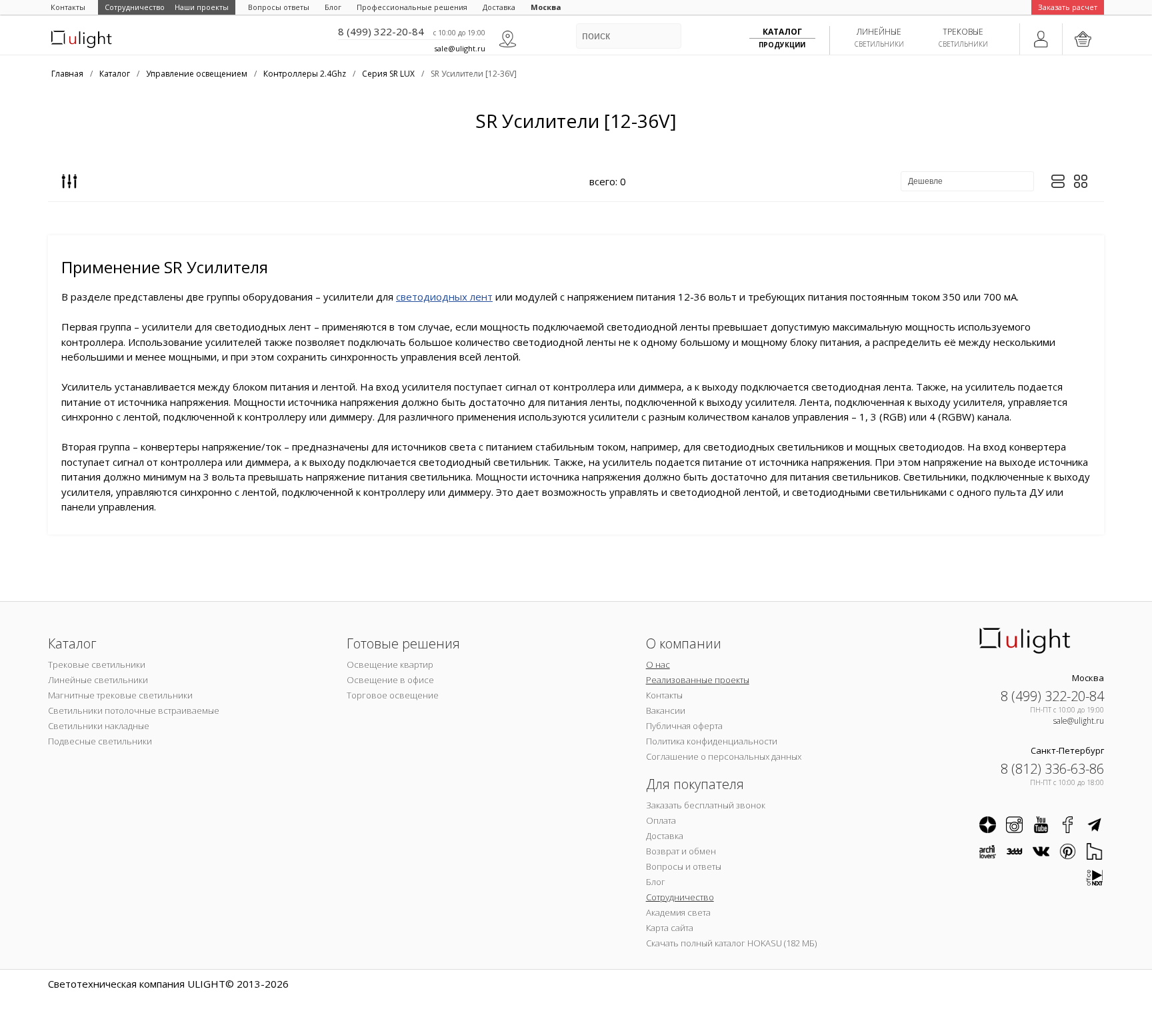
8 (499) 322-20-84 (381, 31)
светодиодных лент (444, 296)
